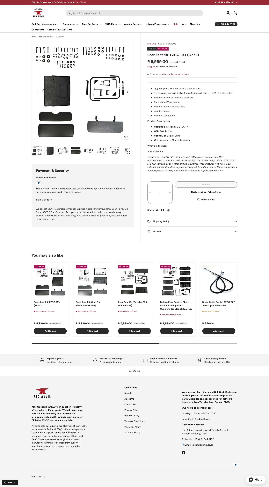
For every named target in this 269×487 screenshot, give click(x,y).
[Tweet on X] (157, 210)
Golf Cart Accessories (44, 24)
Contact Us (38, 29)
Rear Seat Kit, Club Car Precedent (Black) (88, 304)
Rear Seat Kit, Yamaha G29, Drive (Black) (132, 304)
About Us (195, 24)
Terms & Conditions (134, 421)
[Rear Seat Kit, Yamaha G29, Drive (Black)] (134, 281)
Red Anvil (151, 44)
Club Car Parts (90, 24)
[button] (236, 13)
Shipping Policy (132, 432)
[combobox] (134, 13)
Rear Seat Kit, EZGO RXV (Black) (47, 304)
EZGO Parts (111, 24)
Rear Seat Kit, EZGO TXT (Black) (51, 36)
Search (128, 393)
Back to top (134, 371)
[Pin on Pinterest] (168, 210)
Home (34, 36)
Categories (69, 24)
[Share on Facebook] (162, 210)
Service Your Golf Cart (59, 29)
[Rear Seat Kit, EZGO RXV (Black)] (50, 281)
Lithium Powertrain (156, 24)
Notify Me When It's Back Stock (206, 192)
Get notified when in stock (175, 74)
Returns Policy (131, 415)
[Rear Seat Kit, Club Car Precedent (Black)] (92, 281)
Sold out (206, 184)
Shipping (151, 66)
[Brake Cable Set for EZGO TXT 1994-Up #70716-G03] (218, 281)
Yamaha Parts (131, 24)
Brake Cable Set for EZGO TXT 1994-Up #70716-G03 (218, 304)
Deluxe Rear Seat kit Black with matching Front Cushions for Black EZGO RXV (176, 305)
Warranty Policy (132, 426)
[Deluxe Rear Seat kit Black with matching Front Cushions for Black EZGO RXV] (176, 281)
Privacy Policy (131, 410)
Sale (175, 24)
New (183, 24)
